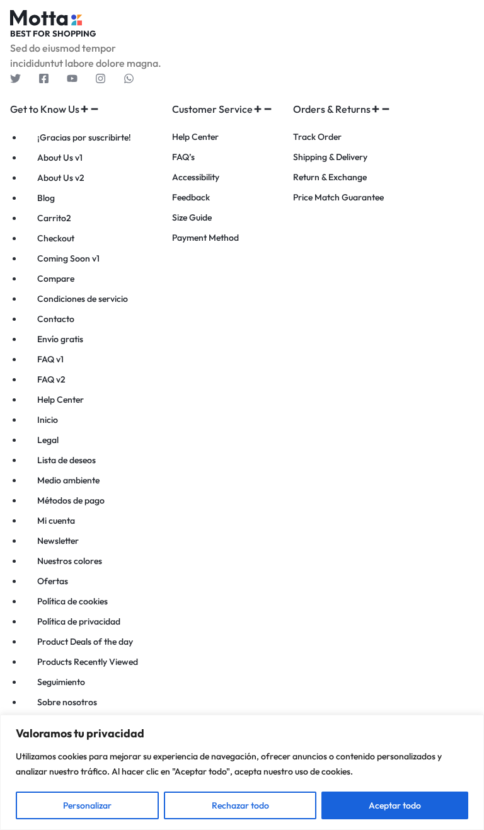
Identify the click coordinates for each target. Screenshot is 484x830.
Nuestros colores (69, 561)
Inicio (47, 419)
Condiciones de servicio (82, 298)
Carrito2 (54, 218)
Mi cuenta (56, 520)
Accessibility (195, 177)
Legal (48, 440)
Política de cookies (72, 601)
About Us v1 (60, 157)
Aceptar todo (395, 805)
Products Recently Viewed (87, 661)
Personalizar (87, 805)
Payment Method (205, 238)
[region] (242, 772)
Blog (46, 198)
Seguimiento (61, 682)
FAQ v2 (51, 379)
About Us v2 (60, 177)
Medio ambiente (68, 480)
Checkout (55, 238)
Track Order (317, 137)
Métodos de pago (71, 500)
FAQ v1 (50, 359)
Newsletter (58, 540)
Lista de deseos (66, 460)
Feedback (191, 197)
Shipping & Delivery (330, 157)
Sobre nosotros (67, 702)
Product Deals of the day (85, 641)
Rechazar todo (240, 805)
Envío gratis (60, 339)
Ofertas (52, 581)
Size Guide (192, 217)
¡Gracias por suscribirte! (84, 137)
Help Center (60, 399)
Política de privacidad (78, 621)
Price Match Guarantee (338, 197)
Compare (55, 278)
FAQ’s (183, 157)
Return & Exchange (330, 177)
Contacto (55, 319)
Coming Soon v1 (68, 258)
